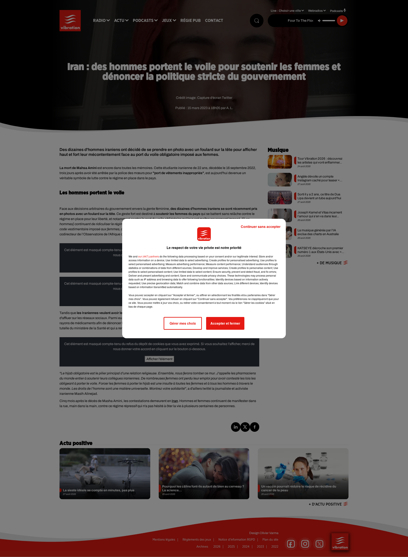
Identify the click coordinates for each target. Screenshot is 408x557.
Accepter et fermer (225, 323)
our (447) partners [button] (148, 256)
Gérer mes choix (183, 323)
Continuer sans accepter (260, 226)
